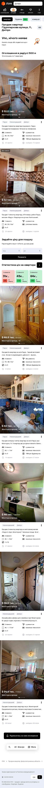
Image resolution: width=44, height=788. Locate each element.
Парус (5, 122)
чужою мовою (8, 777)
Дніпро (26, 122)
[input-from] (12, 250)
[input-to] (32, 250)
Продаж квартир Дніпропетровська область (24, 761)
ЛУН (3, 761)
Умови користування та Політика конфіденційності (18, 772)
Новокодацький (15, 122)
